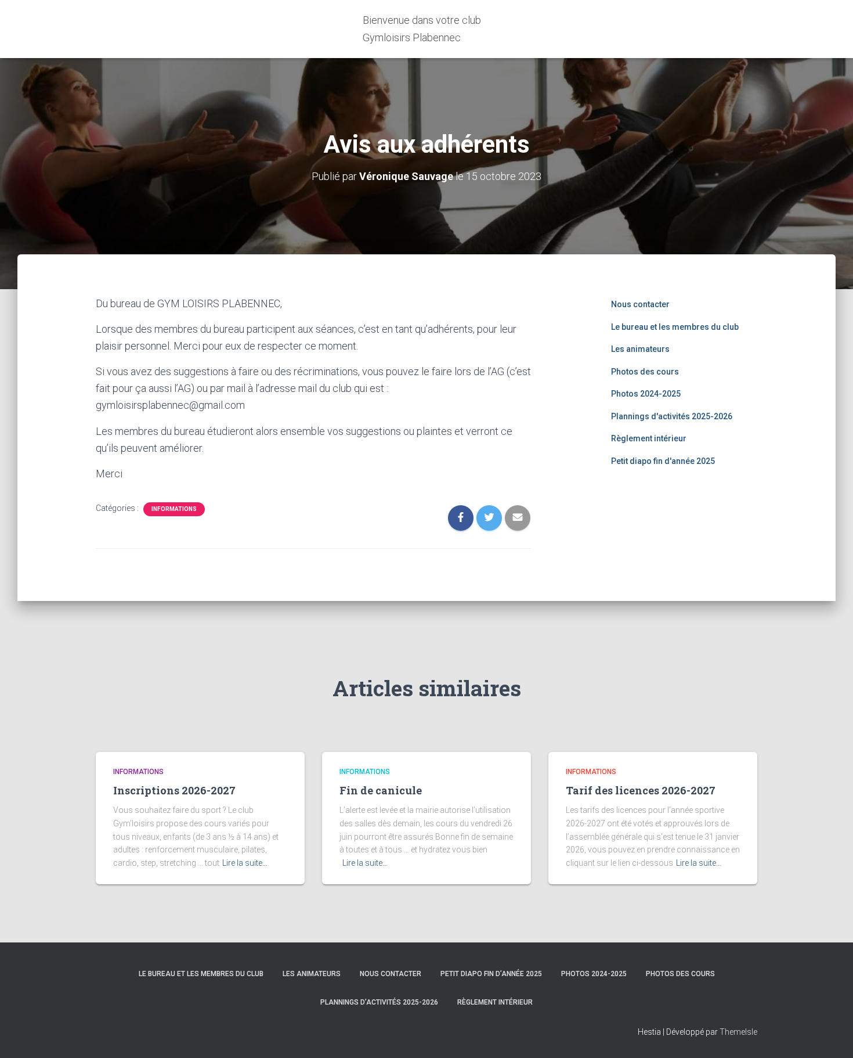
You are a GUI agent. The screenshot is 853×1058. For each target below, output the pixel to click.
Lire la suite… (245, 863)
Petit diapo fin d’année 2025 (491, 974)
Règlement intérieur (648, 438)
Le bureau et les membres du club (675, 327)
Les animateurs (640, 349)
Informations (174, 509)
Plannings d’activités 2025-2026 (379, 1002)
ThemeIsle (738, 1032)
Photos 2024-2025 (646, 393)
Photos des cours (645, 371)
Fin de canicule (380, 790)
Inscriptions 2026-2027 (174, 790)
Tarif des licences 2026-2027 (640, 790)
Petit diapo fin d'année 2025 (663, 461)
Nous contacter (640, 304)
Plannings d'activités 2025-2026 (671, 416)
